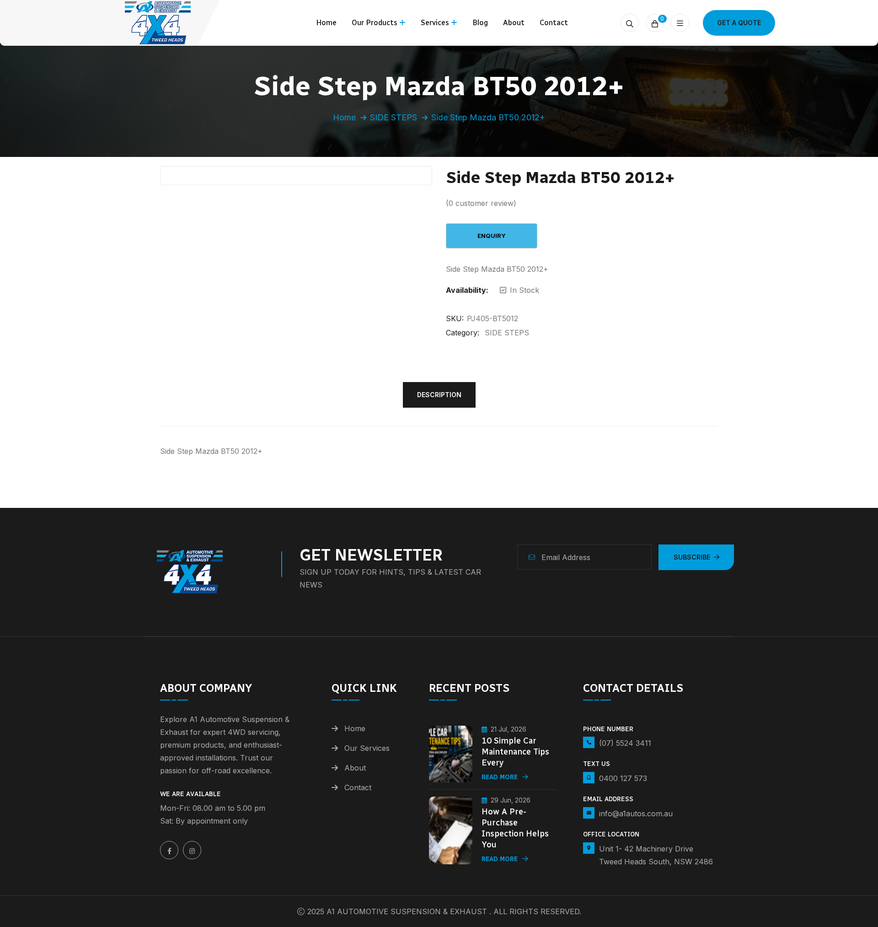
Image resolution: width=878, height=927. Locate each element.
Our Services (367, 748)
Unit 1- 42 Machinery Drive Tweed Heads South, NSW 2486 (656, 855)
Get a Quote (739, 23)
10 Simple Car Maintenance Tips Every (515, 752)
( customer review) (481, 203)
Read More (500, 777)
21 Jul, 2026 (508, 729)
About (514, 22)
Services (435, 22)
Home (326, 22)
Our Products (374, 22)
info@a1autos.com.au (636, 813)
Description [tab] (439, 395)
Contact (554, 22)
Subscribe (692, 557)
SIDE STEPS (393, 117)
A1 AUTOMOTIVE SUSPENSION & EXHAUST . (409, 911)
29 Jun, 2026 (510, 800)
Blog (480, 22)
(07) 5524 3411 (625, 743)
